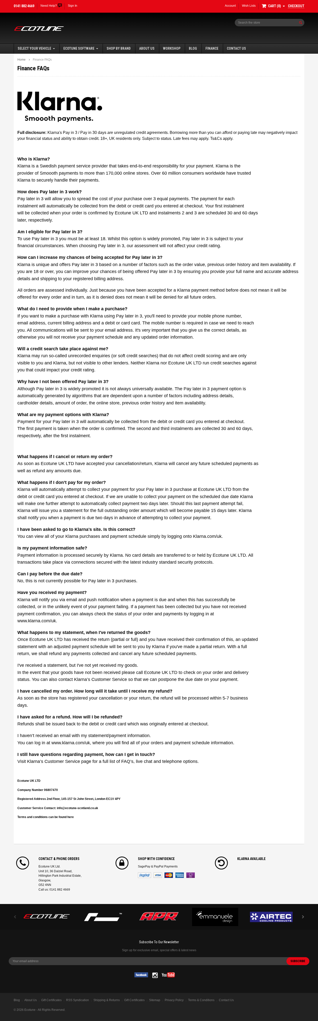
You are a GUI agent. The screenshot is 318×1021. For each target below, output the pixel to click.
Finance (211, 48)
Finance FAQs (42, 59)
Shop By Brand (119, 48)
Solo (190, 875)
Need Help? (48, 5)
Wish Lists (249, 5)
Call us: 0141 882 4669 (54, 889)
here (70, 817)
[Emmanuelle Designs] (215, 917)
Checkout (296, 6)
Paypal (144, 875)
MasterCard (168, 875)
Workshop (171, 48)
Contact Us (236, 48)
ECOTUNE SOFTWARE (78, 48)
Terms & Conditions (201, 1000)
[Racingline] (103, 917)
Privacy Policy (174, 1000)
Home (21, 59)
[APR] (159, 917)
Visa (158, 875)
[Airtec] (271, 917)
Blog (193, 48)
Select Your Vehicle (34, 48)
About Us (147, 48)
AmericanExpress (179, 875)
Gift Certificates (134, 1000)
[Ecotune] (47, 915)
